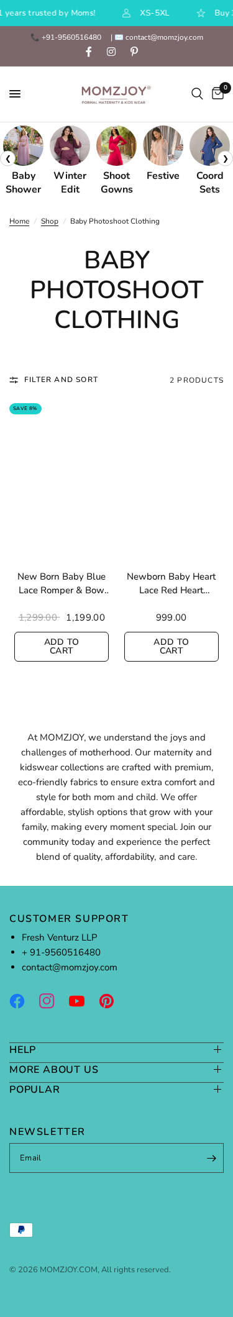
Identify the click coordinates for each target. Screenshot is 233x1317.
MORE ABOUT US (53, 1069)
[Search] (197, 94)
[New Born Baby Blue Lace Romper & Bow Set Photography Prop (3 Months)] (61, 481)
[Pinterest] (112, 1000)
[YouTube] (82, 1000)
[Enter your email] (211, 1158)
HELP (22, 1049)
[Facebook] (23, 1000)
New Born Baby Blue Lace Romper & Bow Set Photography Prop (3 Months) (61, 584)
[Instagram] (52, 1000)
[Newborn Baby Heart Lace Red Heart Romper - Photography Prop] (171, 481)
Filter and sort (61, 380)
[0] (216, 94)
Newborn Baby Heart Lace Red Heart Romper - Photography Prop (171, 584)
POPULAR (34, 1089)
